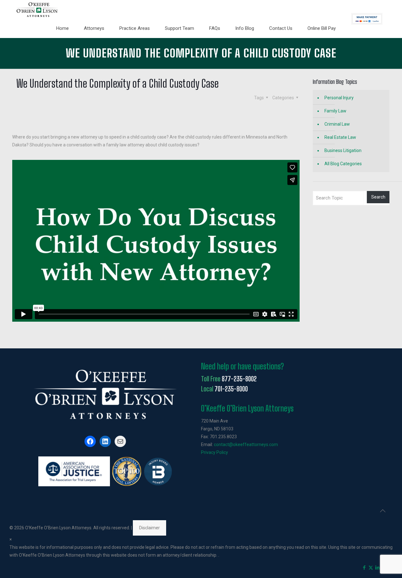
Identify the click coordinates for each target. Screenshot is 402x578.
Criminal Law (337, 124)
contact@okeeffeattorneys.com (246, 444)
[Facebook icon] (364, 567)
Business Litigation (342, 150)
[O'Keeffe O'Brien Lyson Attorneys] (37, 9)
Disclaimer (149, 527)
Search (378, 196)
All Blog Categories (343, 163)
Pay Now (367, 19)
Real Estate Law (340, 137)
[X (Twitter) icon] (370, 567)
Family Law (335, 110)
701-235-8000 (231, 389)
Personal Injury (339, 97)
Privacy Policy (214, 452)
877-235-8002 (239, 379)
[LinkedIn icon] (377, 567)
